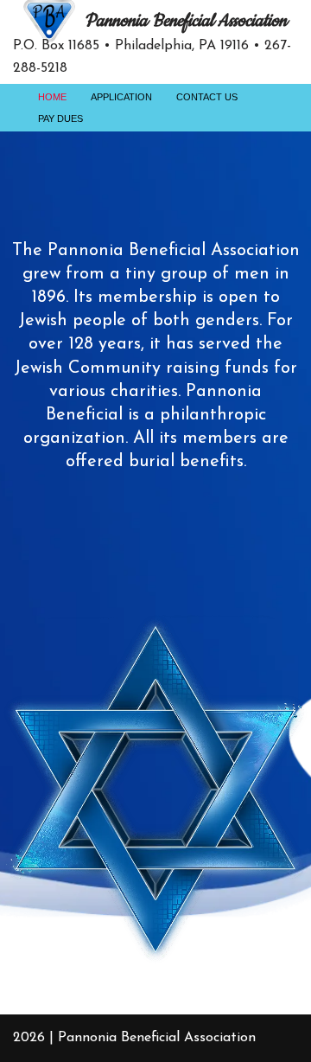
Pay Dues (60, 118)
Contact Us (207, 97)
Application (121, 97)
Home (52, 97)
